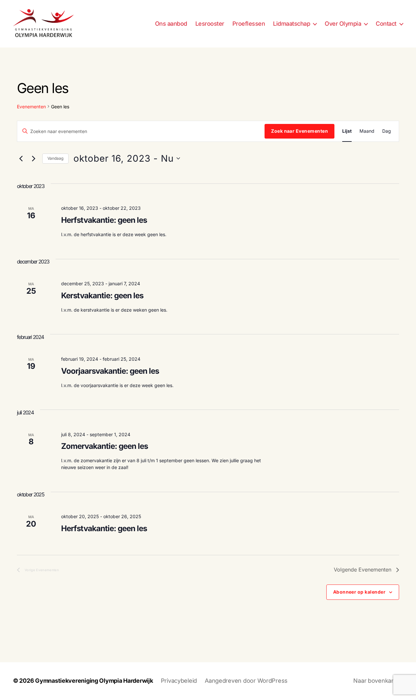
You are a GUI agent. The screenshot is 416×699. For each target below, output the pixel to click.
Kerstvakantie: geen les (102, 295)
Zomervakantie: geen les (104, 446)
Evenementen (31, 106)
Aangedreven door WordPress (246, 680)
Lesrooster (209, 23)
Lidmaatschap (291, 23)
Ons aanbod (171, 23)
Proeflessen (248, 23)
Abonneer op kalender (359, 592)
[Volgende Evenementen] (33, 158)
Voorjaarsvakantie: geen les (110, 371)
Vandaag (55, 158)
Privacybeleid (179, 680)
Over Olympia (343, 23)
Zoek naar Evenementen (299, 131)
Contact (386, 23)
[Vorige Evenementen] (21, 158)
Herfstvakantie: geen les (104, 220)
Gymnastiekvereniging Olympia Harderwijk (94, 680)
